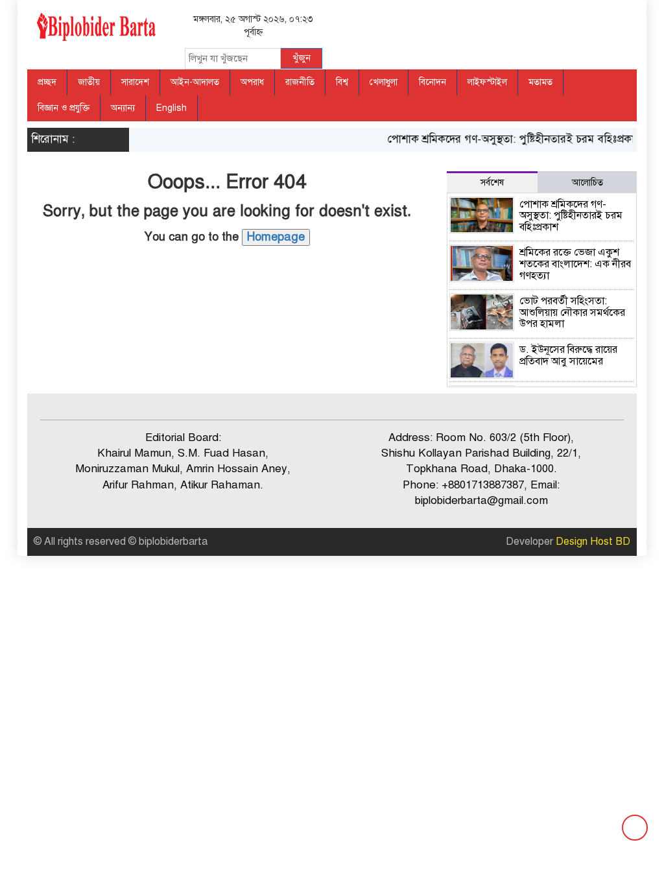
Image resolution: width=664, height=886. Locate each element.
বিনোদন (432, 82)
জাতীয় (89, 82)
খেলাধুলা (383, 82)
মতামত (540, 82)
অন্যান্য (123, 108)
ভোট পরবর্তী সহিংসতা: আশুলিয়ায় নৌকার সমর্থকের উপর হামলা (572, 312)
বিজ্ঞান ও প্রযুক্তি (63, 108)
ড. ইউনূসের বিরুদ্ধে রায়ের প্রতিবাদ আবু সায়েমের (568, 355)
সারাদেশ (135, 82)
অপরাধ (252, 82)
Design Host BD (593, 541)
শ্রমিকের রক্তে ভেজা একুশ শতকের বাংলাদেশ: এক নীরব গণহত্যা (575, 263)
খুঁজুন (301, 58)
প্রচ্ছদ (47, 82)
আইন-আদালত (195, 82)
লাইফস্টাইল (487, 82)
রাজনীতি (299, 82)
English (171, 108)
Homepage (276, 237)
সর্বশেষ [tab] (492, 182)
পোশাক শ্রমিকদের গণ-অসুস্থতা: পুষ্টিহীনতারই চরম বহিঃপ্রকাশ (508, 139)
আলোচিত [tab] (587, 182)
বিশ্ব (342, 82)
